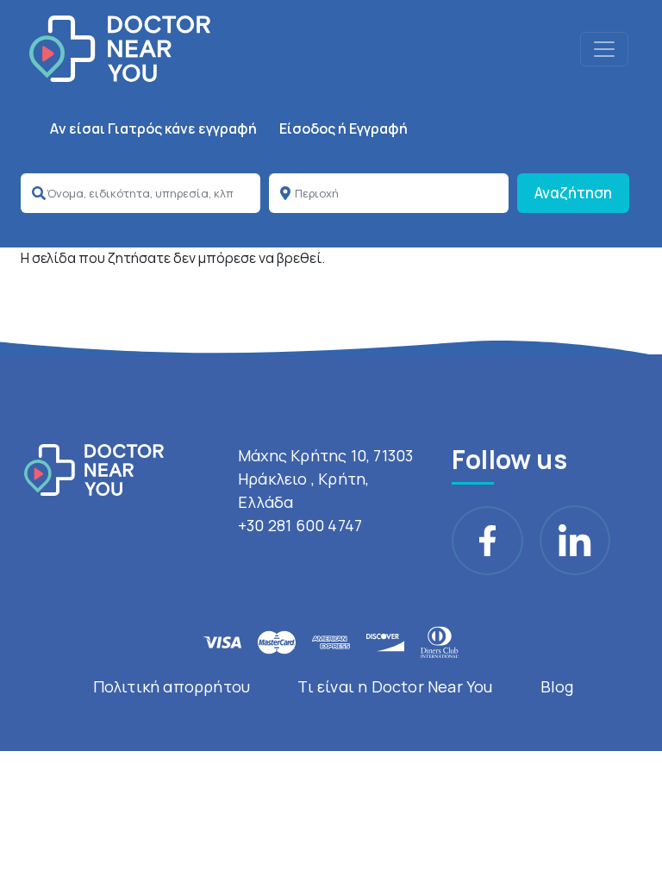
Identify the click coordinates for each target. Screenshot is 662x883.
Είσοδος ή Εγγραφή (343, 128)
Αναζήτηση (573, 193)
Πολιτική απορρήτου (172, 686)
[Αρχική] (120, 49)
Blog (557, 686)
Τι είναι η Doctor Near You (394, 686)
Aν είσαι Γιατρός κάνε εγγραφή (153, 128)
